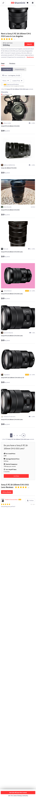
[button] (7, 69)
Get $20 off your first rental (18, 792)
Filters (4, 81)
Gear (3, 63)
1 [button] (11, 435)
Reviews (12, 63)
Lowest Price (16, 81)
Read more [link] (30, 57)
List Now (16, 476)
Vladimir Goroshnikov (11, 499)
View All (29, 44)
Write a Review (6, 492)
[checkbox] (2, 84)
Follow (31, 500)
